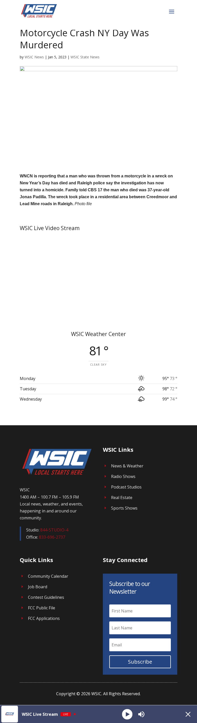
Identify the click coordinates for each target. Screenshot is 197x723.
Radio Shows (123, 476)
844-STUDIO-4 (54, 530)
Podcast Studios (126, 487)
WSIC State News (85, 57)
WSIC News (34, 57)
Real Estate (121, 497)
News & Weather (127, 466)
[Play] (127, 714)
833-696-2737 (52, 537)
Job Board (37, 587)
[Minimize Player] (188, 714)
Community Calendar (48, 576)
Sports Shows (124, 508)
